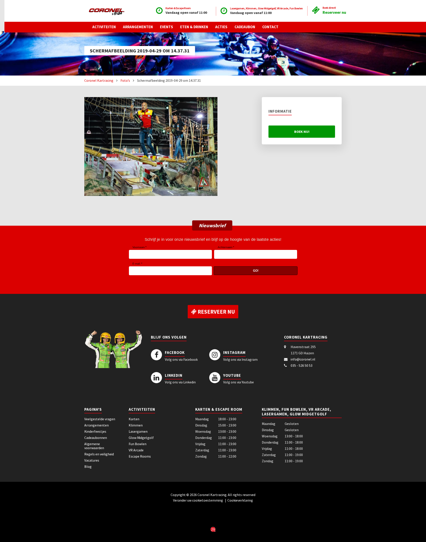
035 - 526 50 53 (301, 365)
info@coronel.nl (303, 359)
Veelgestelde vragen (99, 419)
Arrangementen (138, 26)
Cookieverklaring (240, 500)
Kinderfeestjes (95, 431)
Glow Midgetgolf (141, 437)
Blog (88, 466)
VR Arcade (136, 450)
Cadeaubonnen (95, 437)
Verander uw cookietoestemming (198, 500)
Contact (270, 26)
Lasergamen (138, 431)
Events (166, 26)
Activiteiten (104, 26)
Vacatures (91, 460)
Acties (221, 26)
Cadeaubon (245, 26)
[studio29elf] (213, 528)
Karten (134, 419)
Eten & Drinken (194, 26)
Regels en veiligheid (99, 454)
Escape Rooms (140, 456)
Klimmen (136, 425)
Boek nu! (302, 131)
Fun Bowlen (137, 444)
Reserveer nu (334, 12)
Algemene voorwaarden (94, 446)
